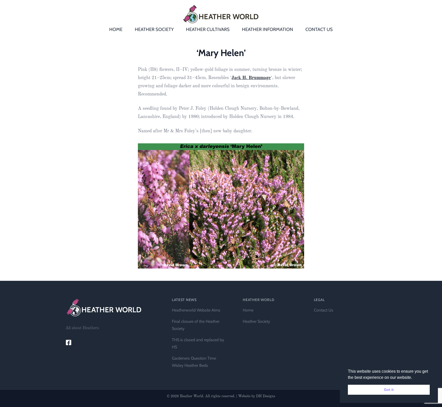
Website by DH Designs (256, 396)
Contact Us (323, 310)
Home (248, 310)
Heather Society (256, 321)
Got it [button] (389, 390)
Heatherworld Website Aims (196, 310)
